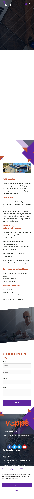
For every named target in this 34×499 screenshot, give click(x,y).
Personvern (15, 480)
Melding (6, 387)
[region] (17, 482)
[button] (26, 4)
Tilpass (17, 490)
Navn (5, 361)
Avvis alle (17, 495)
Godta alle (17, 485)
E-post (5, 378)
